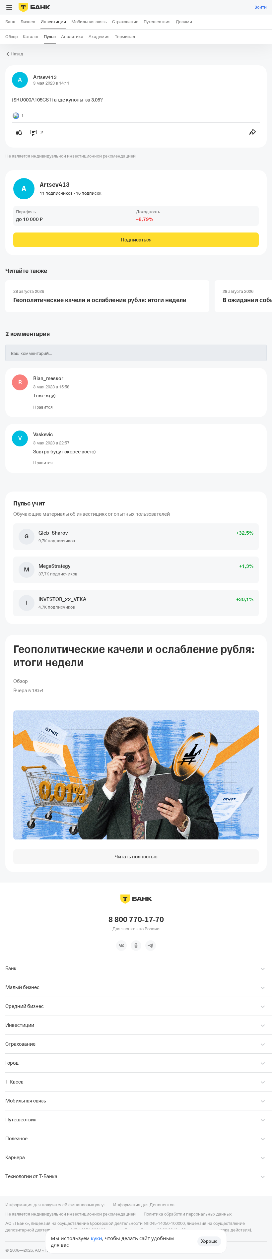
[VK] (121, 945)
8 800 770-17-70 (136, 919)
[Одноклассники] (136, 945)
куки (96, 1238)
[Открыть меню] (9, 7)
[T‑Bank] (34, 7)
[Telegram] (150, 945)
